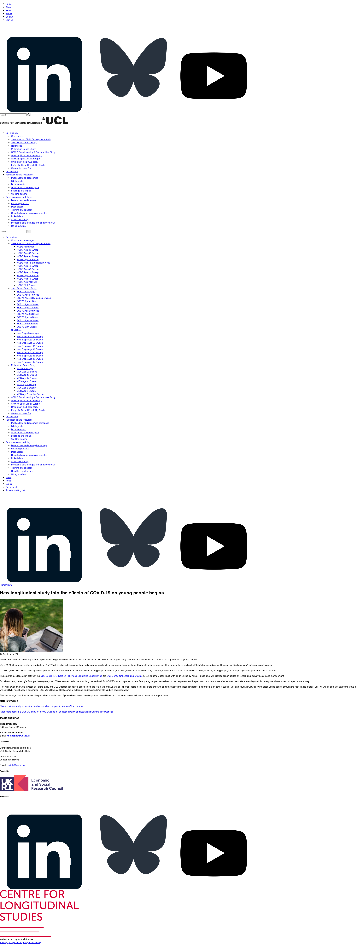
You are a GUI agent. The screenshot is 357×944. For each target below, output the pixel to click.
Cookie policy (21, 942)
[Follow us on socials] (44, 111)
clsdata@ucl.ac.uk (16, 765)
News (8, 10)
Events (9, 13)
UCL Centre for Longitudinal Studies (125, 675)
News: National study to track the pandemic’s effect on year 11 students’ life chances (41, 706)
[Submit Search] (28, 114)
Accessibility (34, 942)
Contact (9, 16)
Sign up (9, 19)
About (8, 7)
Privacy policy (7, 942)
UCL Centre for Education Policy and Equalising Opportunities (71, 675)
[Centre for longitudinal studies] (55, 123)
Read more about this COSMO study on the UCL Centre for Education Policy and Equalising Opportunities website (56, 711)
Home (9, 3)
